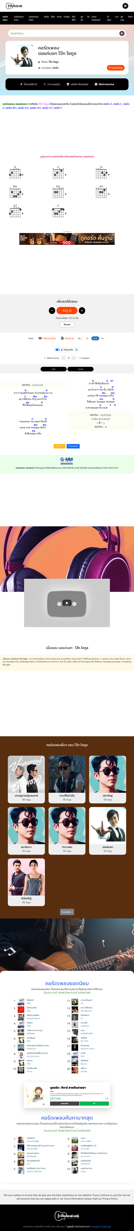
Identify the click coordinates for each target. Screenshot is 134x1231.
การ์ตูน (67, 16)
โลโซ (28, 1003)
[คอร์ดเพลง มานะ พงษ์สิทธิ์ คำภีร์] (75, 1032)
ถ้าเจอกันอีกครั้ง (33, 1160)
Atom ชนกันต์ (86, 1141)
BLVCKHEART (32, 1149)
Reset (67, 324)
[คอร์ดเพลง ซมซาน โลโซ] (21, 1062)
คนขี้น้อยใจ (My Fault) (36, 1168)
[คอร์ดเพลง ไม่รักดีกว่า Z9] (75, 1017)
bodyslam (85, 1026)
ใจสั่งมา (30, 1022)
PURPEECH (31, 1048)
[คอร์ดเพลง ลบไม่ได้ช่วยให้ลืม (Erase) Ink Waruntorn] (21, 1055)
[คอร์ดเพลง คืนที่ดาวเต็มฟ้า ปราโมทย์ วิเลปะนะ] (21, 1017)
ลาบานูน (84, 1071)
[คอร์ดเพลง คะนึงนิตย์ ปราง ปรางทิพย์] (21, 1140)
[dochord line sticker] (67, 1094)
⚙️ (76, 349)
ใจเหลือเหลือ (32, 1068)
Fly (82, 1003)
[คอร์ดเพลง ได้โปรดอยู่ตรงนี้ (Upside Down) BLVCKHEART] (21, 1147)
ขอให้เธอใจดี (86, 1160)
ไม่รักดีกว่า (85, 1015)
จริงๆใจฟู (108, 795)
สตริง (46, 16)
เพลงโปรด (117, 67)
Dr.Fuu (29, 1071)
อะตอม (83, 1171)
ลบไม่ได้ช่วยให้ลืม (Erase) (37, 1053)
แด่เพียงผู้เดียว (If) (88, 1145)
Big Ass (84, 1063)
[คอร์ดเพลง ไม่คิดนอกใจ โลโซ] (21, 1009)
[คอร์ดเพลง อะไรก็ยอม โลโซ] (21, 1040)
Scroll (80, 369)
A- (87, 338)
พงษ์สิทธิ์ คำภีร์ (86, 1033)
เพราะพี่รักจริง (86, 1007)
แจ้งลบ (96, 1226)
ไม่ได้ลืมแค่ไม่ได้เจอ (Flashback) (94, 1153)
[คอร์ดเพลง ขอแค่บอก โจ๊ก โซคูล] (107, 825)
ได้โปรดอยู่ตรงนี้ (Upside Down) (40, 1145)
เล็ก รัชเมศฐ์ (31, 1156)
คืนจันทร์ (30, 1000)
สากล (59, 16)
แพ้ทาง (83, 1068)
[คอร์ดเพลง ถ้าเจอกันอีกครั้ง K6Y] (21, 1162)
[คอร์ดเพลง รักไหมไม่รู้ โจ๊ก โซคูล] (26, 876)
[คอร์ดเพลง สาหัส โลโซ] (75, 1055)
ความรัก (84, 1022)
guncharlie (85, 1156)
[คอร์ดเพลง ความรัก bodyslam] (75, 1024)
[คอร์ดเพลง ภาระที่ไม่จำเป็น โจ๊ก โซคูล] (67, 774)
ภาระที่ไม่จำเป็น (67, 795)
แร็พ (53, 16)
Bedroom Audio (87, 1048)
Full (53, 369)
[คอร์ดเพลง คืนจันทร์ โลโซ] (21, 1002)
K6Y (28, 1164)
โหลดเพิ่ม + (67, 911)
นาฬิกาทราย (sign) (35, 1030)
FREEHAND (85, 1164)
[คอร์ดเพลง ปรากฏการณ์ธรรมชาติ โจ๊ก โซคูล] (26, 774)
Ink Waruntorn (33, 1056)
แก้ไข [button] (60, 446)
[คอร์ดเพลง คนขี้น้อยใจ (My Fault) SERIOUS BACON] (21, 1170)
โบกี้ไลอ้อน (31, 1033)
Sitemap (106, 1226)
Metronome (53, 358)
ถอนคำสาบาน (86, 1168)
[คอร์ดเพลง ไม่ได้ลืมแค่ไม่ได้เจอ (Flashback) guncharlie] (75, 1155)
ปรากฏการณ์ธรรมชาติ (26, 795)
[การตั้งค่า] (125, 6)
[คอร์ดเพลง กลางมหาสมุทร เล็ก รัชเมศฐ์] (21, 1155)
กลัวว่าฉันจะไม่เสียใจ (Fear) (38, 1045)
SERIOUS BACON (34, 1171)
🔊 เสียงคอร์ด (67, 349)
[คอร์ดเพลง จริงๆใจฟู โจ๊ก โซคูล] (107, 774)
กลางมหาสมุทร (33, 1153)
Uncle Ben (85, 1149)
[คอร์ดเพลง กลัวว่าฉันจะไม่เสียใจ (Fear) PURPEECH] (21, 1047)
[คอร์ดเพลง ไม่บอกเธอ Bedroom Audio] (75, 1047)
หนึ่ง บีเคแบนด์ (86, 1011)
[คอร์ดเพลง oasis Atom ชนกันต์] (75, 1140)
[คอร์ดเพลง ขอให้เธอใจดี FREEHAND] (75, 1162)
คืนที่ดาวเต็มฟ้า (33, 1015)
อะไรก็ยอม (31, 1038)
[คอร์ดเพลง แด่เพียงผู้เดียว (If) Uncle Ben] (75, 1147)
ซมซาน (29, 1060)
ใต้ (88, 16)
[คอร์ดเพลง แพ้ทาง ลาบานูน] (75, 1070)
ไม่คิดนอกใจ (32, 1007)
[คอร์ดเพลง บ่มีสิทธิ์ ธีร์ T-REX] (75, 1040)
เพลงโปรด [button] (74, 446)
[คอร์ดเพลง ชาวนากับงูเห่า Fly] (75, 1002)
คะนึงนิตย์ (31, 1138)
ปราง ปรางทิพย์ (33, 1141)
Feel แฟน (67, 847)
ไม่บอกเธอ (85, 1045)
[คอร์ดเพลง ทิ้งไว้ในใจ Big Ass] (75, 1062)
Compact (85, 358)
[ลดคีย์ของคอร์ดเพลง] (52, 310)
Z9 (82, 1018)
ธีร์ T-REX (84, 1041)
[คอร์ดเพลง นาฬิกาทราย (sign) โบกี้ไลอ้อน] (21, 1032)
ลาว (116, 16)
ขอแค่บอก (107, 847)
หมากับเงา (26, 847)
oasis (83, 1138)
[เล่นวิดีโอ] (67, 603)
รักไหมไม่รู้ (26, 898)
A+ (102, 338)
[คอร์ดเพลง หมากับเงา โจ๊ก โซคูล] (26, 825)
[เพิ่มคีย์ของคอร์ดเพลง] (82, 310)
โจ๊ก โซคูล (54, 62)
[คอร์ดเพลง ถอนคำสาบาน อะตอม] (75, 1170)
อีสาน (130, 16)
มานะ (83, 1030)
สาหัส (83, 1053)
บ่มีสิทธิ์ (84, 1038)
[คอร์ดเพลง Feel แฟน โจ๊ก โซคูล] (67, 825)
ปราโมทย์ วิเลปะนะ (33, 1018)
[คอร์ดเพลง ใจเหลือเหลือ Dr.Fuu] (21, 1070)
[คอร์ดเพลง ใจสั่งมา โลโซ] (21, 1024)
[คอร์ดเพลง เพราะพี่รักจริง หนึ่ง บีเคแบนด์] (75, 1009)
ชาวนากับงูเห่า (86, 1000)
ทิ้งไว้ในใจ (84, 1060)
